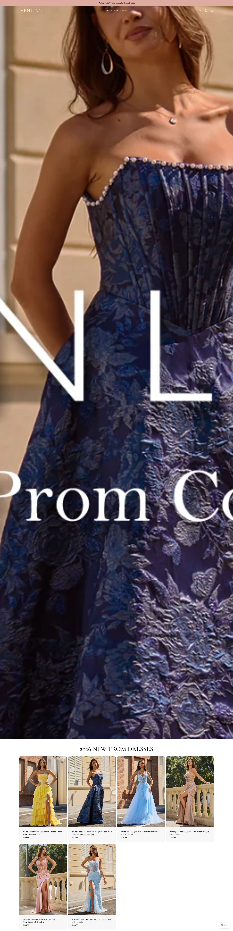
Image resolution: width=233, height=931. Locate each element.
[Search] (200, 10)
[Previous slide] (23, 792)
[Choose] (62, 823)
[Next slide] (63, 792)
